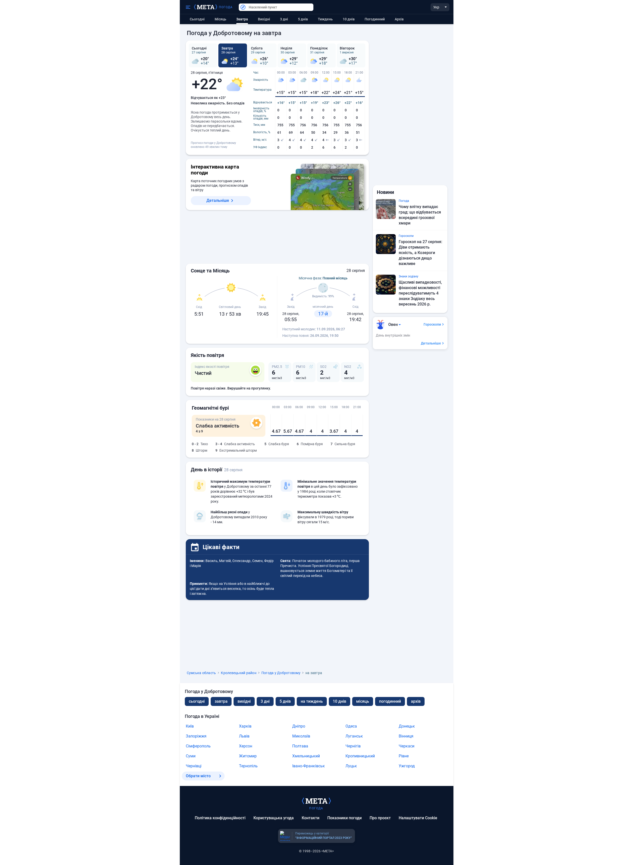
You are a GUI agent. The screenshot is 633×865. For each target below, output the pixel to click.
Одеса (351, 726)
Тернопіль (248, 766)
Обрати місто (198, 776)
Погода (226, 7)
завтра (221, 701)
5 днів (303, 19)
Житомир (248, 756)
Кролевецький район (238, 673)
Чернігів (353, 746)
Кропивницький (360, 756)
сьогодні (197, 701)
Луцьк (351, 766)
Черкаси (406, 746)
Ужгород (407, 766)
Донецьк (407, 726)
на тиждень (312, 701)
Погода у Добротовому (280, 673)
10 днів (349, 19)
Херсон (245, 746)
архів (399, 19)
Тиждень (325, 19)
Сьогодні (197, 19)
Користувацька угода (273, 818)
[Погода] (316, 800)
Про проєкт (380, 818)
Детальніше (217, 200)
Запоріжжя (196, 736)
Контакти (310, 818)
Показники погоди (344, 818)
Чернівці (193, 766)
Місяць (220, 19)
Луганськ (354, 736)
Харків (245, 726)
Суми (190, 756)
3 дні (284, 19)
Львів (244, 736)
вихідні (264, 19)
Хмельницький (306, 756)
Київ (190, 726)
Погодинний (375, 19)
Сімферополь (198, 746)
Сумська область (201, 673)
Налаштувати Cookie (418, 818)
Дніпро (298, 726)
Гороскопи (432, 324)
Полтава (300, 746)
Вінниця (406, 736)
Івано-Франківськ (308, 766)
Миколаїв (301, 736)
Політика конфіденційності (220, 818)
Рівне (404, 756)
